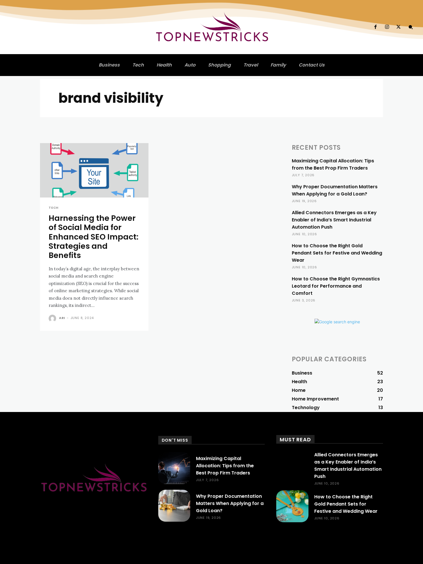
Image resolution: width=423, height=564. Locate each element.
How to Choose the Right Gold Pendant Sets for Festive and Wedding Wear (337, 252)
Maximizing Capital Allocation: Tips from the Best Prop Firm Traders (333, 164)
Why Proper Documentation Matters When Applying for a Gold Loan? (335, 190)
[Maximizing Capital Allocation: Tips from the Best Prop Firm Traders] (174, 468)
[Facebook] (375, 27)
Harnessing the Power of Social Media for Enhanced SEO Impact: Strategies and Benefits (93, 237)
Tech (53, 207)
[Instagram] (387, 27)
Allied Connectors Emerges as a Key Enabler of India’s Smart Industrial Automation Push (334, 219)
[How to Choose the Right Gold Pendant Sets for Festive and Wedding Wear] (292, 506)
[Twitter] (398, 27)
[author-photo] (53, 318)
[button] (410, 27)
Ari (62, 318)
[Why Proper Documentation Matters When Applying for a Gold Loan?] (174, 506)
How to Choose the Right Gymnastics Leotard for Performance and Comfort (336, 286)
